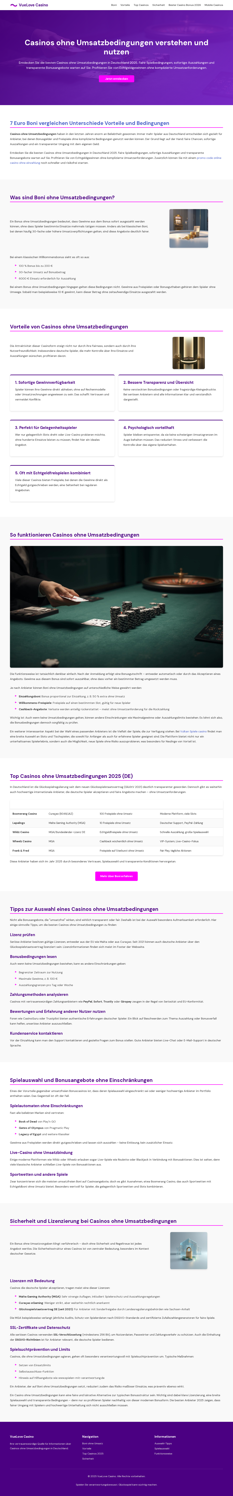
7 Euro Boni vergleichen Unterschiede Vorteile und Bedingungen (89, 123)
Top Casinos (141, 5)
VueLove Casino (33, 5)
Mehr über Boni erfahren (116, 876)
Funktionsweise (163, 1453)
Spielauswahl (162, 1448)
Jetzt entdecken (116, 79)
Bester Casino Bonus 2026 (185, 5)
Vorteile (125, 5)
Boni (114, 5)
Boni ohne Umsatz (92, 1443)
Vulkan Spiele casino (193, 731)
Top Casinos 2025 (93, 1453)
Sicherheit (158, 5)
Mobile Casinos (214, 5)
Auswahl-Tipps (163, 1443)
